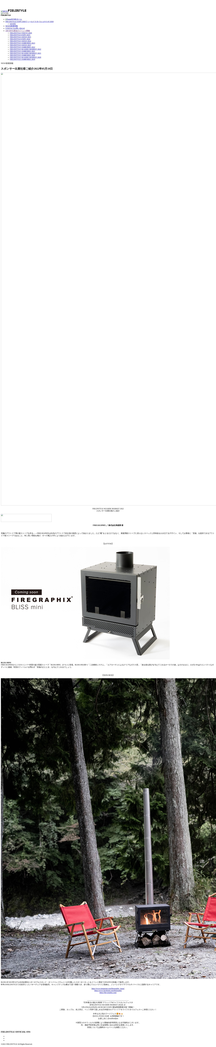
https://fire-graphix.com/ (108, 993)
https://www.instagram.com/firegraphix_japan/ (108, 989)
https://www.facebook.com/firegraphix (108, 991)
